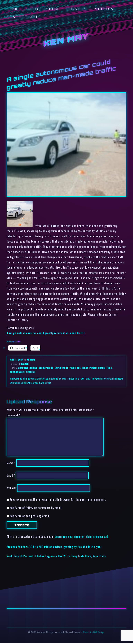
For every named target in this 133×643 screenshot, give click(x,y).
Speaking (106, 9)
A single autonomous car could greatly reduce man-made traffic (46, 333)
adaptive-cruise (28, 368)
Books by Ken (42, 9)
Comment (13, 415)
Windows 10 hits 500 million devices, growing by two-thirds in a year (47, 378)
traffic (30, 372)
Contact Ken (22, 17)
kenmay (31, 359)
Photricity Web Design (93, 632)
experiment (61, 368)
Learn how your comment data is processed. (81, 536)
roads (101, 368)
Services (76, 9)
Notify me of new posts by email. (30, 516)
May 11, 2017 (17, 359)
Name (11, 463)
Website (11, 488)
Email (11, 475)
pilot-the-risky (79, 368)
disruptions (46, 368)
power (93, 368)
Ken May (66, 40)
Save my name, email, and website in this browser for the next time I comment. (58, 499)
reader (24, 363)
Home (13, 9)
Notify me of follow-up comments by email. (36, 507)
